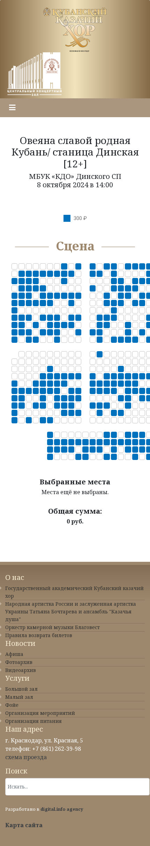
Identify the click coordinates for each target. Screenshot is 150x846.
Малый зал (19, 697)
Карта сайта (24, 825)
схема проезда (26, 757)
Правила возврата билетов (38, 635)
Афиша (14, 654)
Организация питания (33, 721)
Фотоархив (18, 662)
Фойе (11, 705)
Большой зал (21, 689)
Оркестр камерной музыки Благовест (52, 627)
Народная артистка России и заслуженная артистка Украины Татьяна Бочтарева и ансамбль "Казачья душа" (70, 611)
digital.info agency (61, 809)
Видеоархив (20, 670)
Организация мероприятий (40, 713)
